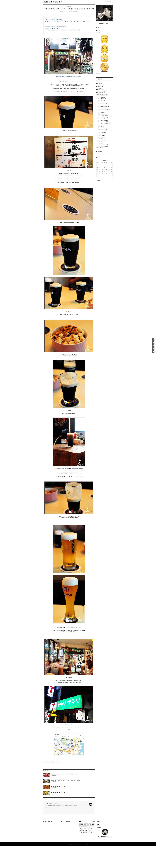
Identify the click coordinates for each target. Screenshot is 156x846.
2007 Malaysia (102, 132)
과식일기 (69, 6)
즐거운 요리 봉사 (101, 89)
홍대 (90, 830)
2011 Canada (101, 118)
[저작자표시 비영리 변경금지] (57, 762)
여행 (91, 832)
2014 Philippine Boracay (104, 109)
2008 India (101, 127)
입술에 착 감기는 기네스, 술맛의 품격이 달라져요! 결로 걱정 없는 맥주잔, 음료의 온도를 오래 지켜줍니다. (67, 21)
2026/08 (104, 160)
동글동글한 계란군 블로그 (53, 2)
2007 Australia (101, 135)
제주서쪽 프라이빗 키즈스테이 (52, 28)
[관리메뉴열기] (154, 2)
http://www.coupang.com (49, 17)
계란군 (85, 828)
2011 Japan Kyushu (103, 121)
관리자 (98, 30)
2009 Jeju (101, 126)
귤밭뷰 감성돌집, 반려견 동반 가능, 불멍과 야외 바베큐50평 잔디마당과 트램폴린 (62, 29)
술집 (88, 828)
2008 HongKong (102, 129)
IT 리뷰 (99, 88)
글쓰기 (98, 32)
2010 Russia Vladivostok (104, 123)
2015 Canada (101, 101)
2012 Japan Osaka (103, 117)
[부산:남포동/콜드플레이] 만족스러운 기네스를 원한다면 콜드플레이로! (69, 9)
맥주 (80, 826)
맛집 (90, 824)
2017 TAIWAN (102, 98)
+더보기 (93, 770)
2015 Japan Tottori (103, 104)
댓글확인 (76, 11)
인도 (80, 830)
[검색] (153, 342)
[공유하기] (48, 762)
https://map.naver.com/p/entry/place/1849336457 (54, 26)
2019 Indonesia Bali (102, 95)
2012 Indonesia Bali (103, 115)
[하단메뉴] (153, 348)
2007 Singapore (102, 130)
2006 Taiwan (101, 138)
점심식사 (86, 830)
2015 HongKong (102, 103)
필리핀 (80, 832)
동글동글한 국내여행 (102, 92)
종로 (83, 830)
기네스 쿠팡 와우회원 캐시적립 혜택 (53, 19)
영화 (84, 832)
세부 (91, 828)
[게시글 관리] (49, 762)
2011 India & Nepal (103, 120)
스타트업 (99, 83)
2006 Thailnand (102, 140)
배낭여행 (81, 824)
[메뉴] (153, 339)
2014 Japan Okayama (103, 106)
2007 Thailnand (102, 133)
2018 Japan (101, 97)
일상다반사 (100, 84)
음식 (93, 824)
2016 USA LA (101, 100)
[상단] (153, 351)
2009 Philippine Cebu (103, 124)
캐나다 (91, 826)
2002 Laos (101, 141)
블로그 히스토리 (101, 147)
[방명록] (153, 345)
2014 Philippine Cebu (103, 107)
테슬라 (99, 81)
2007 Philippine (102, 137)
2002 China (101, 143)
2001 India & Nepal (103, 144)
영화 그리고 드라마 (102, 91)
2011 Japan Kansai (103, 146)
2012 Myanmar (102, 112)
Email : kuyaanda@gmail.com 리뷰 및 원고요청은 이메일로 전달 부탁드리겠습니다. (61, 805)
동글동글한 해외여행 (102, 94)
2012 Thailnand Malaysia (104, 114)
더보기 (93, 821)
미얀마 (88, 826)
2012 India (101, 111)
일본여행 (81, 828)
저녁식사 (84, 826)
